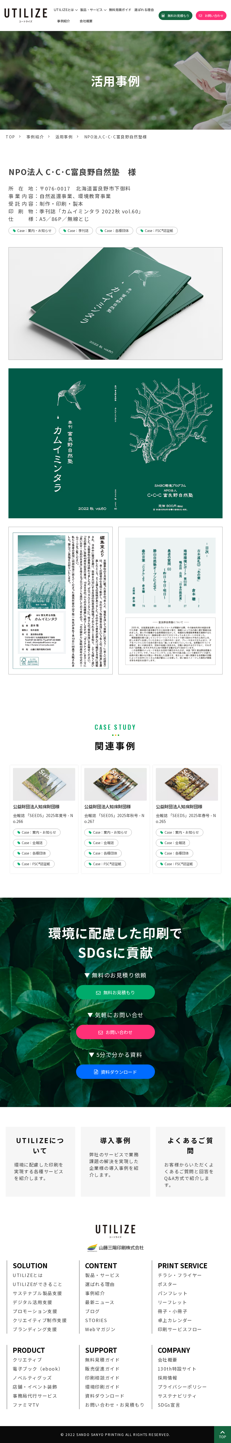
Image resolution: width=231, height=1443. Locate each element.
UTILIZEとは (64, 9)
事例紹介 (63, 21)
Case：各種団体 (117, 230)
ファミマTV (26, 1404)
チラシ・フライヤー (180, 1275)
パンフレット (173, 1293)
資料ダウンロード (119, 1071)
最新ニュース (100, 1302)
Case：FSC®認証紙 (159, 230)
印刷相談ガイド (102, 1377)
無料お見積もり (178, 15)
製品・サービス (91, 9)
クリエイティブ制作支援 (40, 1320)
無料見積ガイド (120, 9)
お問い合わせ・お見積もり (115, 1404)
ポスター (167, 1284)
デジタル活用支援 (32, 1302)
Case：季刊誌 (78, 230)
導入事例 (115, 1162)
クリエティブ (27, 1359)
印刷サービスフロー (180, 1329)
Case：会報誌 (32, 842)
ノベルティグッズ (32, 1377)
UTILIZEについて (40, 1162)
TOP (10, 137)
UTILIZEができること (38, 1284)
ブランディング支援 (35, 1329)
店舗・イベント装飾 (35, 1386)
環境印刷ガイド (102, 1386)
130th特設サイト (177, 1368)
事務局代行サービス (35, 1395)
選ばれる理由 (144, 9)
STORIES (96, 1320)
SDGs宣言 (169, 1404)
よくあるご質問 (190, 1162)
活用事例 (64, 137)
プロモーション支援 (35, 1311)
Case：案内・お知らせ (34, 230)
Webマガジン (100, 1329)
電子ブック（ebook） (38, 1368)
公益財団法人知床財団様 (36, 806)
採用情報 (167, 1377)
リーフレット (172, 1302)
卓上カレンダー (175, 1320)
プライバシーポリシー (182, 1386)
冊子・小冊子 (173, 1311)
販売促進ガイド (102, 1368)
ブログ (92, 1311)
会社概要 (86, 21)
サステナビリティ (177, 1395)
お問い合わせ (214, 15)
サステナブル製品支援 (37, 1293)
